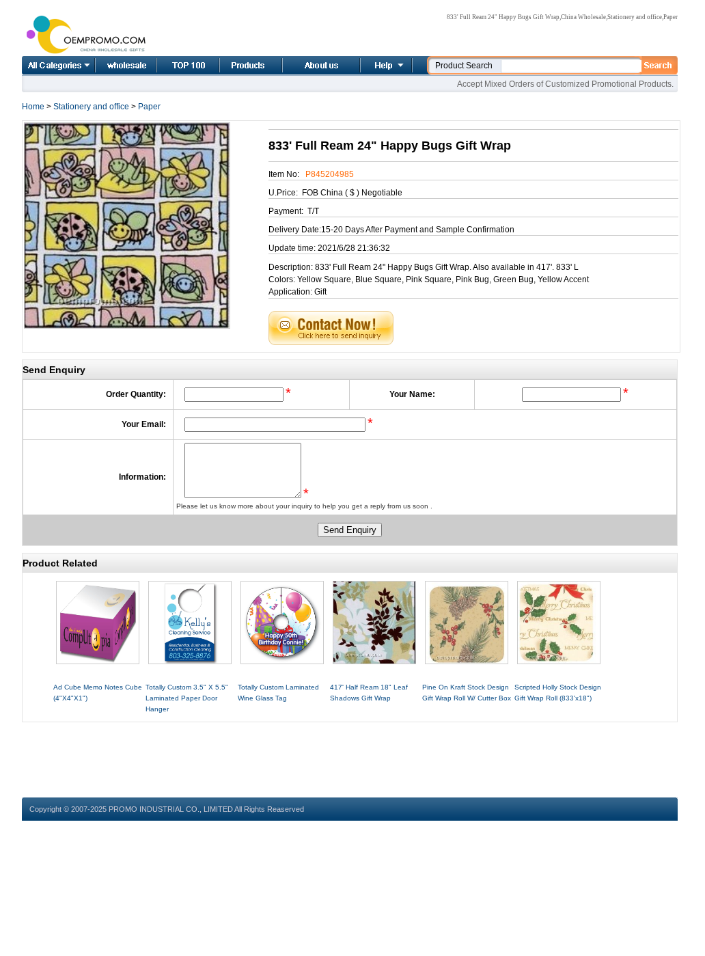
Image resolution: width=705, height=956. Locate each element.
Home (111, 65)
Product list (234, 65)
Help (384, 65)
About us (304, 65)
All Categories (58, 65)
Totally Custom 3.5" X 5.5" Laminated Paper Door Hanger (187, 698)
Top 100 (173, 65)
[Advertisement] (349, 753)
